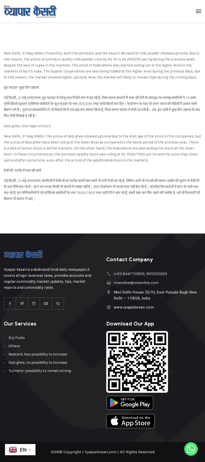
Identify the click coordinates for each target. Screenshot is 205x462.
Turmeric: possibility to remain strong (39, 370)
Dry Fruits (16, 337)
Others (14, 346)
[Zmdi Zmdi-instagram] (34, 304)
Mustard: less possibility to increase (37, 354)
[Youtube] (46, 304)
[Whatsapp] (191, 449)
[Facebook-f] (10, 304)
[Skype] (58, 304)
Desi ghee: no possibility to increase (37, 362)
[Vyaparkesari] (30, 11)
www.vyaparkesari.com (134, 307)
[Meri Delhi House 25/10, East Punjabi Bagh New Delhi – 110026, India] (108, 292)
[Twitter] (22, 304)
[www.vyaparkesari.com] (108, 307)
